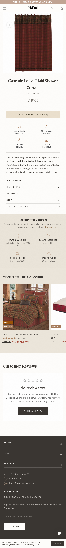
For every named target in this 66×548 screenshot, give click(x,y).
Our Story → (50, 227)
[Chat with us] (60, 533)
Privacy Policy (33, 545)
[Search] (52, 8)
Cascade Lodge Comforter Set (21, 334)
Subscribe (14, 526)
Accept (57, 544)
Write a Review (33, 411)
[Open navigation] (4, 8)
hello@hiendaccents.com (22, 483)
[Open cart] (61, 8)
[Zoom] (9, 25)
